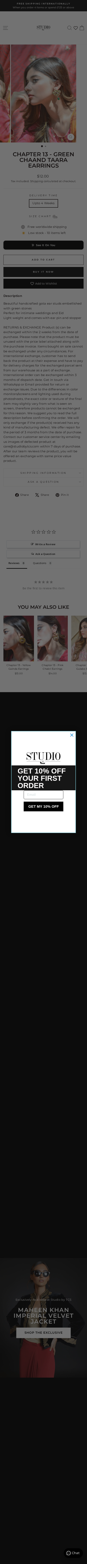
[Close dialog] (72, 735)
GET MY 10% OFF (43, 806)
